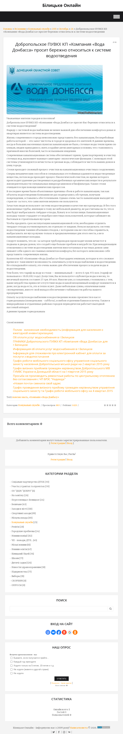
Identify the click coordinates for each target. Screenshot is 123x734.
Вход (69, 443)
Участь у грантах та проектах (28, 486)
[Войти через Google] (69, 632)
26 (72, 29)
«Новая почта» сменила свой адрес (37, 383)
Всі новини (20, 29)
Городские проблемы (23, 531)
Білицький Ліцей (20, 553)
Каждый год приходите (25, 662)
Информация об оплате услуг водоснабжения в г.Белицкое (52, 349)
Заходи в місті (19, 509)
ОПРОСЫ (17, 585)
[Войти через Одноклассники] (75, 632)
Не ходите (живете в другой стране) (31, 669)
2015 (54, 29)
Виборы (16, 576)
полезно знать (20, 397)
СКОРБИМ (17, 580)
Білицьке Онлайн (61, 5)
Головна (7, 29)
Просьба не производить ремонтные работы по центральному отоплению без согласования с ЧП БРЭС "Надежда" (64, 377)
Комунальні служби (38, 29)
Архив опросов (66, 683)
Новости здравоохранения (26, 567)
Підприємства (19, 571)
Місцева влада (20, 517)
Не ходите (19, 673)
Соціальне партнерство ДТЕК (28, 482)
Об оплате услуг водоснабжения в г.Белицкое (43, 337)
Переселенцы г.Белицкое (25, 500)
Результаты (55, 683)
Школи (15, 558)
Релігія (15, 526)
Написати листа (79, 727)
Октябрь (63, 29)
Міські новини (19, 544)
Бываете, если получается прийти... (31, 658)
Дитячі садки (19, 562)
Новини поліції (20, 535)
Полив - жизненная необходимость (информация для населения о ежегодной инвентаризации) (58, 331)
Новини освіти (19, 549)
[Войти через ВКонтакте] (53, 632)
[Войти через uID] (47, 632)
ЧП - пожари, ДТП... (22, 540)
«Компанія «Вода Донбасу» (44, 397)
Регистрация (58, 443)
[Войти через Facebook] (58, 632)
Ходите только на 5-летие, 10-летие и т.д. (34, 665)
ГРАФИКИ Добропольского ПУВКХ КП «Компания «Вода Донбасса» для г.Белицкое (60, 343)
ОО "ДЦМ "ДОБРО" (22, 491)
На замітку (18, 495)
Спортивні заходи (21, 513)
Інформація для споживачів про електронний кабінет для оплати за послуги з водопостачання (59, 354)
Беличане (17, 504)
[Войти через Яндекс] (64, 632)
